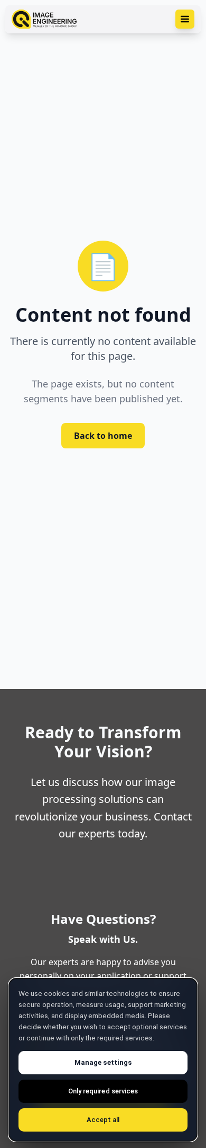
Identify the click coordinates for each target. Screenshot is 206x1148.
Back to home (103, 435)
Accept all (103, 1120)
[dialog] (103, 1060)
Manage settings (103, 1062)
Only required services (103, 1091)
